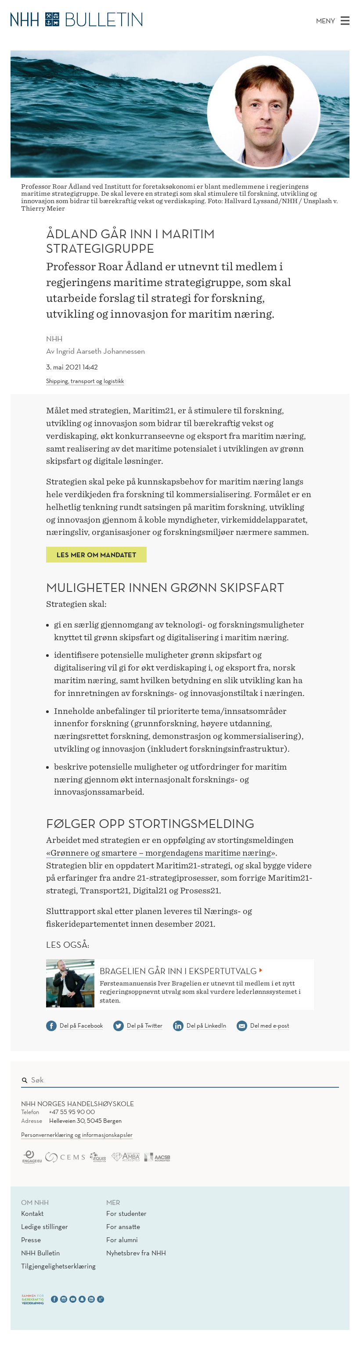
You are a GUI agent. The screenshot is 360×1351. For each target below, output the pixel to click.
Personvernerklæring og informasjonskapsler (77, 1135)
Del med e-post (269, 1025)
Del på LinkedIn (206, 1025)
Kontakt (32, 1213)
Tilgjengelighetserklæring (58, 1265)
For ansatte (123, 1226)
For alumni (122, 1239)
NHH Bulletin (40, 1252)
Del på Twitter (144, 1025)
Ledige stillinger (44, 1226)
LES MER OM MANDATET (96, 554)
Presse (31, 1239)
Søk (326, 1077)
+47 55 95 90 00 (72, 1112)
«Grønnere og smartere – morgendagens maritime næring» (160, 852)
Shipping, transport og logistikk (85, 381)
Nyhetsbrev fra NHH (136, 1252)
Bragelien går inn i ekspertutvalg (178, 971)
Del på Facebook (81, 1025)
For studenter (126, 1213)
